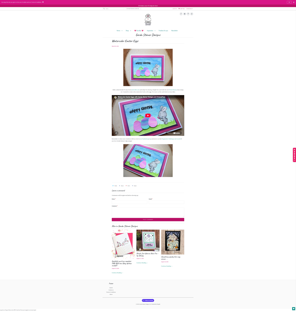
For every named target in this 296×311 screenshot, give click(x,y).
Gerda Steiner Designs (148, 35)
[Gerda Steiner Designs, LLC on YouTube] (184, 13)
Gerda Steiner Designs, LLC (145, 304)
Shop (127, 31)
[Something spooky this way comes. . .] (172, 242)
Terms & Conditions (111, 292)
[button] (294, 155)
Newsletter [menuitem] (174, 31)
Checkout (189, 8)
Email (151, 199)
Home (119, 31)
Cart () (182, 8)
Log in (175, 8)
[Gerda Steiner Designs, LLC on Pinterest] (188, 13)
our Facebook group (145, 139)
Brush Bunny (173, 90)
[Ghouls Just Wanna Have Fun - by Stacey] (148, 240)
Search (111, 287)
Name (114, 199)
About (111, 294)
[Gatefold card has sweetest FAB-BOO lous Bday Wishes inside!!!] (123, 244)
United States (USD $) (132, 8)
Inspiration (150, 31)
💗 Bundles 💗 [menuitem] (139, 31)
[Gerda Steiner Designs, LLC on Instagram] (191, 13)
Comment (115, 206)
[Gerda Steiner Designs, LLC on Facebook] (181, 13)
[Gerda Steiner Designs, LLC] (148, 19)
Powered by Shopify (155, 304)
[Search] (104, 8)
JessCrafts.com (135, 90)
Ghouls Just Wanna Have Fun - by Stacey (147, 254)
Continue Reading (117, 272)
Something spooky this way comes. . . (170, 258)
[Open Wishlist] (293, 308)
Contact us (111, 290)
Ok (289, 2)
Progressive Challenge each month (171, 139)
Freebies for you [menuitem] (163, 31)
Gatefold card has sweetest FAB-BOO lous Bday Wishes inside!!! (121, 263)
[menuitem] (120, 30)
